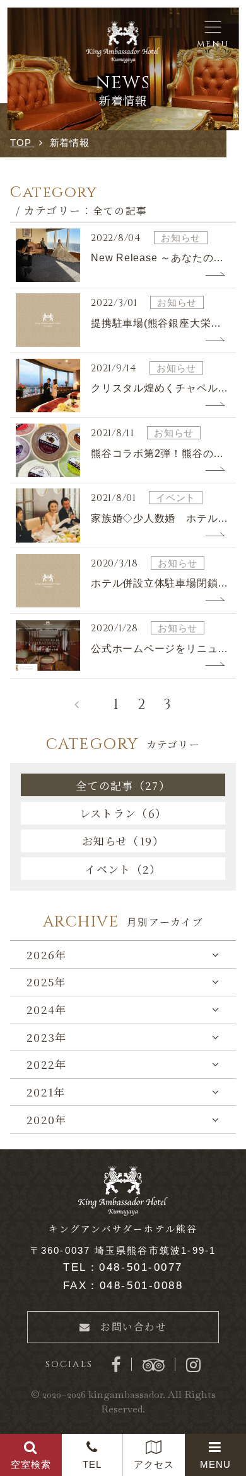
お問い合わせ (133, 1326)
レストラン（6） (123, 813)
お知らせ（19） (123, 840)
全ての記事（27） (123, 785)
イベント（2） (123, 869)
